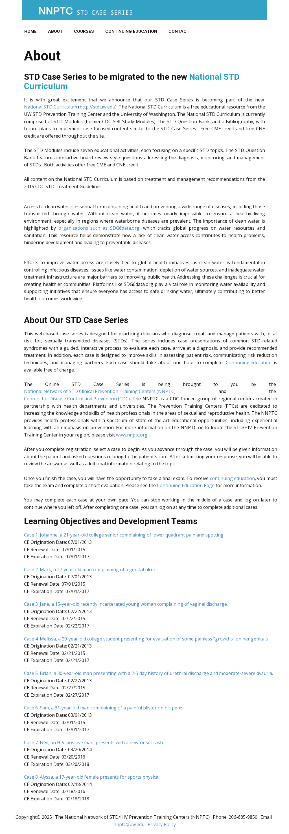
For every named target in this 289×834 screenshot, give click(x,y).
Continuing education (249, 362)
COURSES (84, 31)
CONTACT (178, 31)
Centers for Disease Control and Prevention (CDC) (77, 399)
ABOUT (55, 31)
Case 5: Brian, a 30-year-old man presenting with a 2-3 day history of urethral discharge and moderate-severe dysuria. (148, 673)
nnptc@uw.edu (128, 824)
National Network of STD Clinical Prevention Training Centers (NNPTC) (100, 391)
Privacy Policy (162, 824)
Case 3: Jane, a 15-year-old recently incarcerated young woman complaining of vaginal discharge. (126, 604)
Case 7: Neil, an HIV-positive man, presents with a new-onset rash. (94, 742)
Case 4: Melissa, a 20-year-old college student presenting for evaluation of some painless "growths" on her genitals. (146, 639)
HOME (30, 31)
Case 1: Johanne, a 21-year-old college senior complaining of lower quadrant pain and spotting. (124, 535)
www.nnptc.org (132, 435)
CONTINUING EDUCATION (131, 31)
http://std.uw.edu (97, 107)
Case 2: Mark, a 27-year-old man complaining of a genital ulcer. (90, 569)
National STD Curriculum (50, 107)
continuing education (232, 478)
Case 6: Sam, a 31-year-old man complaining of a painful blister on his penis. (104, 708)
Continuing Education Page (185, 485)
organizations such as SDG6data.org (98, 228)
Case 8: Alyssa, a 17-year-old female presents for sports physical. (92, 777)
